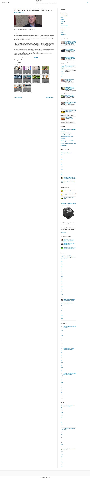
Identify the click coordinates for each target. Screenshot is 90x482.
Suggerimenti (63, 28)
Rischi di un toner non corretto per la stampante (70, 103)
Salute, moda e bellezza (65, 27)
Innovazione (16, 12)
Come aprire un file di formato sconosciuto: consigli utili (68, 349)
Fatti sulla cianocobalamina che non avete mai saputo (70, 58)
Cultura (62, 17)
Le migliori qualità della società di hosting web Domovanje (69, 374)
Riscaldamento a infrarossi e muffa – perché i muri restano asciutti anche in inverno (70, 42)
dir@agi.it (36, 57)
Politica (62, 23)
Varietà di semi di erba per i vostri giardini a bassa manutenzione (69, 248)
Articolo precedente (18, 97)
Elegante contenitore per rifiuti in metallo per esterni (70, 50)
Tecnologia (63, 30)
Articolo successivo (50, 97)
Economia (62, 19)
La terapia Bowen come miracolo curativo (69, 80)
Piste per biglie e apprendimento (69, 190)
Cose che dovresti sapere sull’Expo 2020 (68, 304)
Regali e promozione (64, 25)
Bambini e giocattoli (64, 13)
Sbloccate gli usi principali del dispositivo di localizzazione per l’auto (69, 182)
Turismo (62, 32)
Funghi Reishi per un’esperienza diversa (69, 118)
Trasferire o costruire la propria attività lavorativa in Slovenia (69, 300)
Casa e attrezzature (64, 15)
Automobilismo (63, 12)
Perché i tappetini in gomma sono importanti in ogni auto (70, 66)
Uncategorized (63, 34)
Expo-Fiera (6, 2)
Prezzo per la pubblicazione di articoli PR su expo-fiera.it (46, 3)
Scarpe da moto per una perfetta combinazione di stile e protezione (69, 88)
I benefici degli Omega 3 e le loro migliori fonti (70, 111)
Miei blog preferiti (39, 0)
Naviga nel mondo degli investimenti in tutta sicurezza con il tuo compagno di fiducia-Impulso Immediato (69, 257)
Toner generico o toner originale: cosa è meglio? (69, 96)
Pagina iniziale (38, 1)
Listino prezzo (63, 232)
